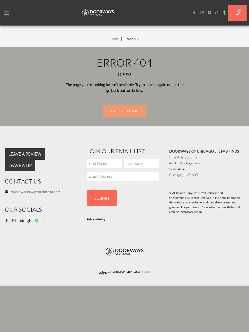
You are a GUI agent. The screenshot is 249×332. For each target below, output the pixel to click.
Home (114, 39)
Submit (102, 198)
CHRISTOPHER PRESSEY (127, 271)
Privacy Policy (96, 219)
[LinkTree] (226, 12)
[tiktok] (218, 12)
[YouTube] (211, 12)
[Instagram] (203, 13)
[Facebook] (196, 13)
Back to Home (124, 111)
